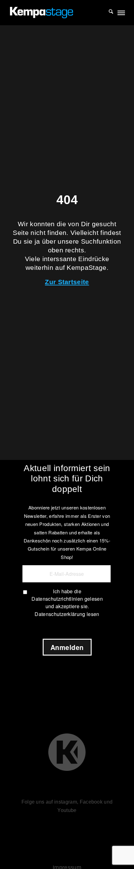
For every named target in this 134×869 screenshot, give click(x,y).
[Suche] (108, 12)
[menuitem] (108, 12)
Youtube (66, 810)
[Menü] (120, 12)
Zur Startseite (67, 281)
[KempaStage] (55, 12)
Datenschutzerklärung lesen (67, 614)
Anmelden (67, 647)
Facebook (91, 802)
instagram (65, 802)
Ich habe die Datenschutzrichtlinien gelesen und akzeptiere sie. (67, 599)
